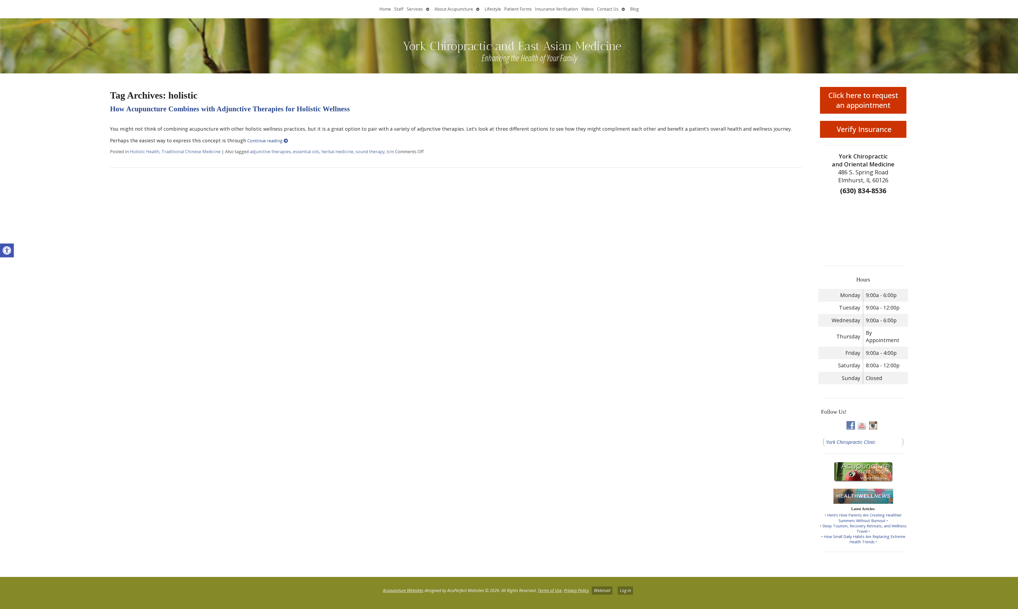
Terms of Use (550, 590)
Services (415, 9)
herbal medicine (337, 152)
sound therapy (370, 152)
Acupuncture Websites (403, 590)
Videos (587, 9)
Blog (634, 9)
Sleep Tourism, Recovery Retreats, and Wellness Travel (864, 528)
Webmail (602, 590)
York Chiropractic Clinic (850, 442)
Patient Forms (518, 9)
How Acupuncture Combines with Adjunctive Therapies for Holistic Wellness (230, 109)
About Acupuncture (454, 9)
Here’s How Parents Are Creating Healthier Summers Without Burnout (864, 518)
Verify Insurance (863, 129)
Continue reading (265, 141)
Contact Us (607, 9)
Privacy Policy (576, 590)
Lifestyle (493, 9)
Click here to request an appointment (863, 100)
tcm (390, 152)
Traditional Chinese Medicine (191, 152)
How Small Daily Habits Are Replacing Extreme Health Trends (864, 539)
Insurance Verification (556, 9)
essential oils (306, 152)
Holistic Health (144, 152)
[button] (7, 250)
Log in (625, 590)
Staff (398, 9)
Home (385, 9)
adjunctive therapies (270, 152)
